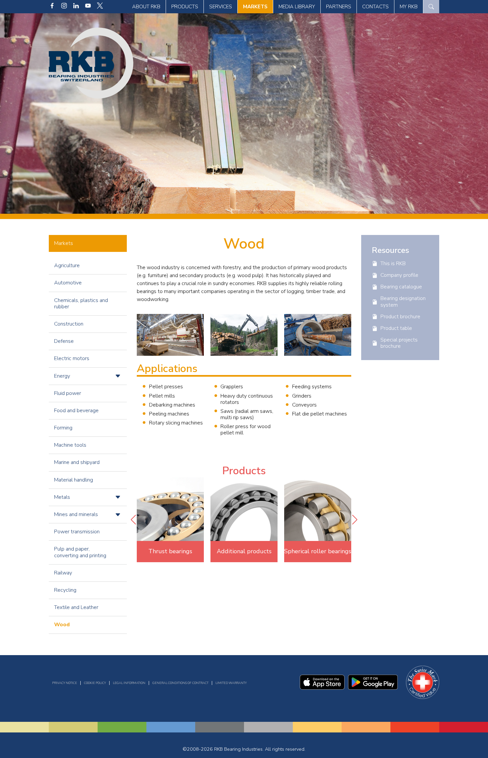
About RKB (146, 6)
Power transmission (77, 531)
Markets (255, 6)
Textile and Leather (76, 607)
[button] (133, 520)
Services (220, 6)
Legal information (129, 683)
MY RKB (409, 6)
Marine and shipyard (77, 462)
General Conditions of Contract (180, 683)
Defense (64, 341)
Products (184, 6)
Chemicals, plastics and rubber (81, 303)
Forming (63, 427)
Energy (62, 376)
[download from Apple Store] (322, 688)
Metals (62, 497)
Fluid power (67, 393)
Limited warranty (231, 683)
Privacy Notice (64, 683)
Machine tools (70, 445)
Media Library (297, 6)
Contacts (375, 6)
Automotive (68, 282)
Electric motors (71, 358)
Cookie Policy (95, 683)
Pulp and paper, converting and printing (80, 552)
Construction (68, 324)
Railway (63, 572)
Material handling (73, 480)
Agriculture (67, 265)
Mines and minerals (76, 514)
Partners (338, 6)
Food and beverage (76, 410)
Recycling (65, 590)
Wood (62, 624)
